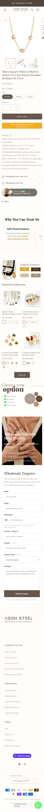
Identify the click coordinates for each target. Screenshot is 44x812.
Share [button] (6, 201)
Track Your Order (12, 713)
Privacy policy (24, 799)
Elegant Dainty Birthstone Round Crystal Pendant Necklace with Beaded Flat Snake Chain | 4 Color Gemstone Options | (11, 313)
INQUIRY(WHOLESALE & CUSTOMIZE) (22, 125)
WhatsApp (8, 515)
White (7, 97)
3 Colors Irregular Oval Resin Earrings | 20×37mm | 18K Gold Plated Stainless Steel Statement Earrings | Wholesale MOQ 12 (31, 354)
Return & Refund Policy (14, 669)
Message (8, 566)
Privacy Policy (11, 657)
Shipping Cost (11, 690)
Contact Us (9, 740)
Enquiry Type (12, 554)
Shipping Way (10, 696)
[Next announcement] (39, 3)
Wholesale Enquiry (12, 746)
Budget (10, 543)
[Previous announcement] (4, 3)
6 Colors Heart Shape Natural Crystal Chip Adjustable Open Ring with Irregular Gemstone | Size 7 (11, 354)
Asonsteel (12, 799)
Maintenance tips (12, 707)
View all (22, 375)
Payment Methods (12, 702)
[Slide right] (41, 64)
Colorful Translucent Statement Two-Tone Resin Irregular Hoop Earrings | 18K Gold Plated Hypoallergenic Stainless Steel (31, 313)
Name (7, 491)
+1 (27, 326)
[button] (5, 10)
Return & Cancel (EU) (13, 674)
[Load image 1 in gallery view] (11, 63)
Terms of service (12, 663)
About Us (8, 734)
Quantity (5, 102)
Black (19, 97)
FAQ (6, 729)
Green (30, 97)
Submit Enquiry (22, 594)
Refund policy (35, 799)
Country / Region (11, 531)
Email (7, 503)
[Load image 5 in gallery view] (33, 63)
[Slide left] (2, 64)
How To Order (10, 652)
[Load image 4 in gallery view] (22, 63)
